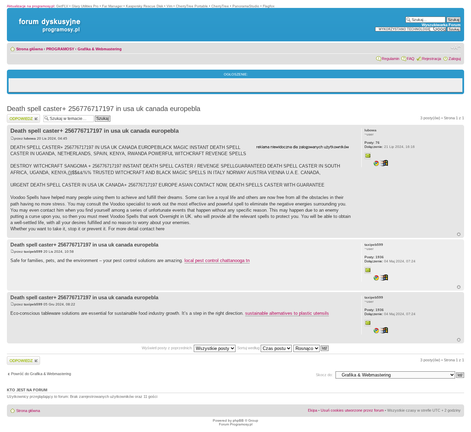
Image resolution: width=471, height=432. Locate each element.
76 (372, 142)
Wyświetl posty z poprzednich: (168, 348)
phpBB (238, 420)
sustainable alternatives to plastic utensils (287, 313)
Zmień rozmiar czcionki (456, 47)
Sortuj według (249, 348)
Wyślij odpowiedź (21, 116)
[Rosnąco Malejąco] (311, 348)
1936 (374, 257)
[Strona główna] (48, 18)
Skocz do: (324, 375)
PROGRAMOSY (60, 49)
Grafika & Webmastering (100, 49)
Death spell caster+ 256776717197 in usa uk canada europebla (103, 108)
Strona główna (29, 49)
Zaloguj (455, 59)
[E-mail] (367, 155)
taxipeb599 (33, 251)
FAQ (410, 59)
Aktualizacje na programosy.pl (30, 6)
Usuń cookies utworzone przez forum (352, 410)
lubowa (30, 138)
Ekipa (312, 410)
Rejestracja (431, 59)
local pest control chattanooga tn (217, 260)
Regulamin (390, 59)
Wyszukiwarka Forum (441, 25)
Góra (459, 234)
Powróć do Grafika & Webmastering (41, 374)
